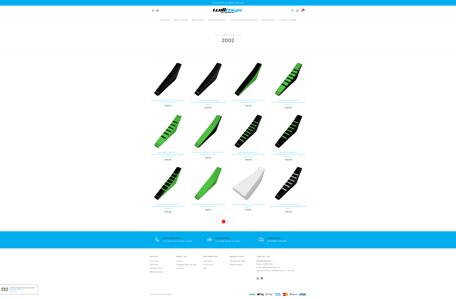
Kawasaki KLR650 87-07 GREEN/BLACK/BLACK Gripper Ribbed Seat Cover (288, 154)
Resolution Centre (156, 268)
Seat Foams (198, 20)
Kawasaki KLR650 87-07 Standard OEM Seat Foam (248, 205)
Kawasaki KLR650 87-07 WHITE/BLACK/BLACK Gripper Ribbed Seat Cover (288, 206)
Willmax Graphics (236, 265)
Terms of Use (207, 261)
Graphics (165, 20)
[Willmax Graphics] (227, 10)
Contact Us (180, 268)
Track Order (154, 265)
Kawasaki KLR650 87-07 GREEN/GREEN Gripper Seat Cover (208, 205)
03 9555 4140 (267, 264)
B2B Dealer (268, 20)
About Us (179, 261)
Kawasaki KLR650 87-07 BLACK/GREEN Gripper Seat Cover (248, 101)
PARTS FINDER (288, 20)
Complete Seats (217, 20)
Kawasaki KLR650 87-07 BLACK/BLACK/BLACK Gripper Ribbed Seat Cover (208, 102)
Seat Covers (181, 20)
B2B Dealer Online (156, 272)
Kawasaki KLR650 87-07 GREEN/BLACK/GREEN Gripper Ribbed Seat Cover (167, 206)
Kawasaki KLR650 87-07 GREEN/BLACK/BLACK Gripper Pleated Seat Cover (248, 154)
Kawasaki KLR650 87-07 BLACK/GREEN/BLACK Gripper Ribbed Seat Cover (288, 102)
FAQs (205, 268)
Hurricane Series (15, 289)
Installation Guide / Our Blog (186, 265)
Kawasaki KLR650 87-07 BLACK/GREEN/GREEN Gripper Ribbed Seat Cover (167, 154)
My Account (154, 261)
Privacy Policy (208, 265)
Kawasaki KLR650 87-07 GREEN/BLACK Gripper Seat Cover (208, 153)
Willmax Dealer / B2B (237, 261)
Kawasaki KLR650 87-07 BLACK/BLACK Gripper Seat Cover (168, 101)
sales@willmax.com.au (270, 267)
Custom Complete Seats (243, 20)
